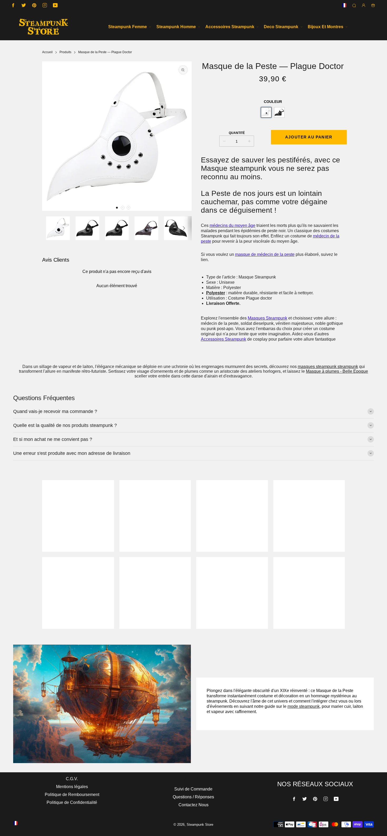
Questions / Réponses (193, 797)
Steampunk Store (200, 825)
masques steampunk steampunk (328, 366)
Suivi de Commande (193, 789)
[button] (117, 208)
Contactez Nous (193, 805)
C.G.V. (72, 779)
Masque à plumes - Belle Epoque (337, 371)
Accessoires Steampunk (223, 339)
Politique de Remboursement (72, 794)
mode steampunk (303, 706)
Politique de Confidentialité (72, 802)
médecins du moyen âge (232, 225)
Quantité (237, 133)
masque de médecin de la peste (265, 254)
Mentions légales (72, 786)
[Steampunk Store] (43, 26)
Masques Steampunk (267, 318)
